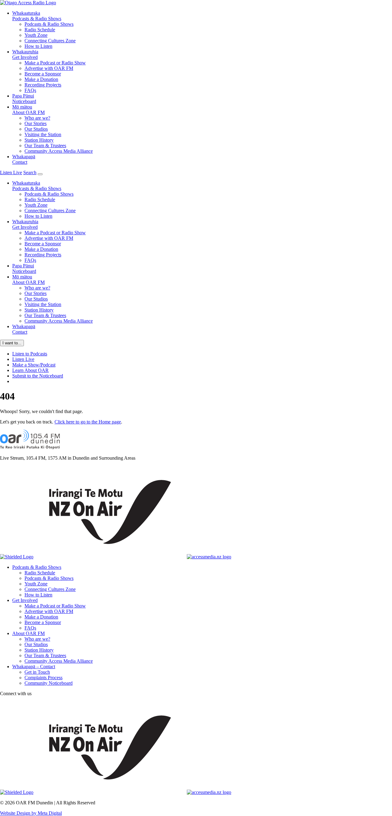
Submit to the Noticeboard (37, 375)
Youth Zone (35, 35)
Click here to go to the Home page (88, 421)
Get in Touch (37, 672)
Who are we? (37, 118)
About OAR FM (28, 109)
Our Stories (35, 123)
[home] (28, 2)
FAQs (30, 90)
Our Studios (36, 129)
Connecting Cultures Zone (50, 40)
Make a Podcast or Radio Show (55, 62)
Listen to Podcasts (29, 353)
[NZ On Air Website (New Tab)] (110, 556)
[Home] (30, 447)
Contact (23, 159)
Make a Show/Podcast (33, 364)
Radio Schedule (39, 29)
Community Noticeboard (48, 683)
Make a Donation (41, 79)
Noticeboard (24, 98)
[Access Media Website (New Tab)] (209, 556)
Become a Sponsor (42, 73)
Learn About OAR (30, 370)
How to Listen (38, 46)
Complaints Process (43, 677)
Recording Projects (42, 84)
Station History (39, 140)
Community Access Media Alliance (58, 151)
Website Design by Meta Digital (31, 813)
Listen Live (23, 359)
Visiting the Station (42, 134)
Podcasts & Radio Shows (36, 15)
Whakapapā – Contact (33, 666)
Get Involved (25, 54)
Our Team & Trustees (45, 145)
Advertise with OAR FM (48, 68)
